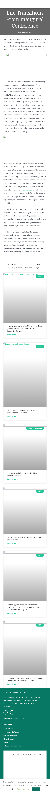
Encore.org (27, 190)
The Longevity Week (11, 732)
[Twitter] (5, 712)
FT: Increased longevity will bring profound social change (21, 411)
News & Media (8, 739)
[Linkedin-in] (12, 712)
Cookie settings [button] (23, 789)
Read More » (12, 335)
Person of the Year (10, 735)
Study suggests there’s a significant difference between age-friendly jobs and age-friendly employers (24, 607)
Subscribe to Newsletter (12, 746)
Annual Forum (8, 728)
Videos (5, 742)
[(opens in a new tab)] (25, 298)
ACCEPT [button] (35, 789)
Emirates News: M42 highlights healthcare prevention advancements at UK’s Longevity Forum (25, 328)
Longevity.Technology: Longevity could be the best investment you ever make (24, 679)
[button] (46, 4)
